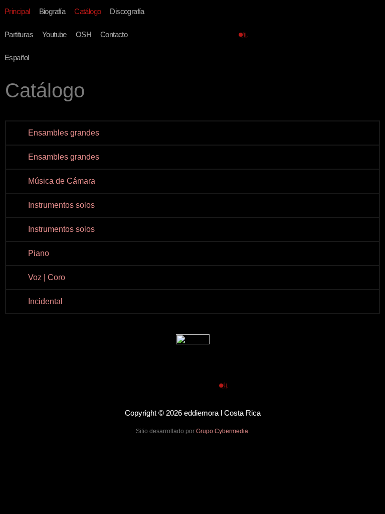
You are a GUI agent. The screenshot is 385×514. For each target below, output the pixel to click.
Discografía (127, 11)
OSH (83, 34)
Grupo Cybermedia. (223, 431)
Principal (17, 11)
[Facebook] (180, 34)
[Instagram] (227, 34)
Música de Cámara (61, 181)
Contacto (113, 34)
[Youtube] (196, 34)
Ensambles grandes (63, 132)
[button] (192, 133)
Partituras (19, 34)
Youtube (54, 34)
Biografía (52, 11)
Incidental (45, 301)
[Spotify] (212, 34)
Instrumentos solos (61, 205)
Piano (38, 253)
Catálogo (87, 11)
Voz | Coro (46, 277)
